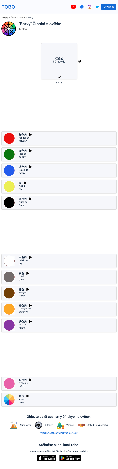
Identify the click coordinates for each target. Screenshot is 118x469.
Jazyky (4, 17)
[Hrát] (30, 134)
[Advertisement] (59, 109)
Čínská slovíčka (18, 17)
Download (109, 7)
